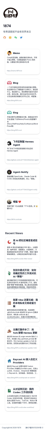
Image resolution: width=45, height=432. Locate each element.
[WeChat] (17, 38)
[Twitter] (22, 38)
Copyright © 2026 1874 (11, 428)
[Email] (11, 38)
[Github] (6, 38)
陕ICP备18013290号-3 (34, 428)
